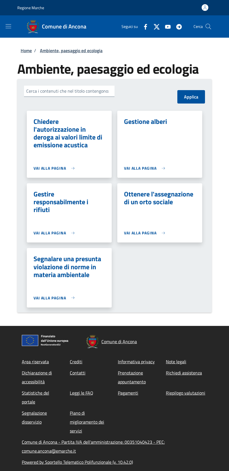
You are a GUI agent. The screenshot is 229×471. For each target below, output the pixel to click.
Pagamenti (128, 393)
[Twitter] (154, 26)
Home (26, 50)
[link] (55, 168)
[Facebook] (143, 26)
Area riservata (35, 361)
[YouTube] (165, 26)
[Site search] (208, 26)
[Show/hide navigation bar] (8, 26)
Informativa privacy (136, 361)
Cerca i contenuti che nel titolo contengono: (67, 91)
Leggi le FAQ (81, 393)
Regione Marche (30, 8)
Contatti (77, 372)
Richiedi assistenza (184, 372)
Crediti (76, 361)
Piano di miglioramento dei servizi (87, 422)
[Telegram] (176, 26)
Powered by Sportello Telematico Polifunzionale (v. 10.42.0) (77, 462)
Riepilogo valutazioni (185, 393)
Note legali (176, 361)
